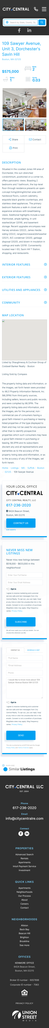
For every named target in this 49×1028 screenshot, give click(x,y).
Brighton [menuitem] (24, 937)
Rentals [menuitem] (24, 858)
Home (5, 468)
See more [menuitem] (24, 945)
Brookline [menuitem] (24, 941)
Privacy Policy (17, 611)
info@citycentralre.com (24, 817)
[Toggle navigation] (44, 9)
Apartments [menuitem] (25, 862)
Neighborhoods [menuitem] (25, 892)
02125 (8, 471)
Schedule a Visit (33, 650)
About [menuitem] (24, 899)
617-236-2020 (36, 9)
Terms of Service (23, 748)
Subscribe (21, 621)
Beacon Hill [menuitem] (24, 933)
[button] (42, 22)
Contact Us (20, 523)
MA (23, 468)
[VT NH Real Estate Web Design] (24, 1016)
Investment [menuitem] (24, 870)
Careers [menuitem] (24, 903)
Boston (40, 468)
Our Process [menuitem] (24, 895)
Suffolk (30, 468)
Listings (15, 468)
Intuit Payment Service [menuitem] (24, 866)
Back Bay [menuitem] (24, 929)
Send (21, 735)
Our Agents (11, 530)
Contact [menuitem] (24, 907)
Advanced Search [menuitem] (24, 854)
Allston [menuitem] (24, 925)
